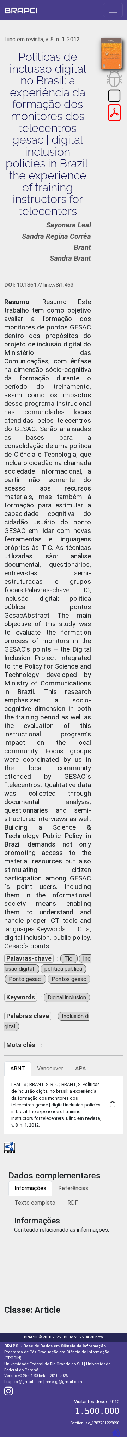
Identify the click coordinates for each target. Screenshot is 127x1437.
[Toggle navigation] (113, 10)
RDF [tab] (72, 1202)
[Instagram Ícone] (8, 1393)
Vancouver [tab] (50, 1068)
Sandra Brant (70, 258)
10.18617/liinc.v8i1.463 (39, 284)
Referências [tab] (73, 1188)
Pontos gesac (69, 979)
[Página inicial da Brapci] (21, 10)
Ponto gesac (25, 979)
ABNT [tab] (17, 1068)
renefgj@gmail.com (64, 1381)
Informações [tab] (30, 1188)
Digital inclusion (67, 997)
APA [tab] (80, 1068)
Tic (69, 958)
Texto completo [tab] (34, 1202)
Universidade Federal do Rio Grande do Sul (43, 1364)
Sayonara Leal (68, 225)
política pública (63, 969)
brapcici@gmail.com (23, 1381)
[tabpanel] (63, 1104)
